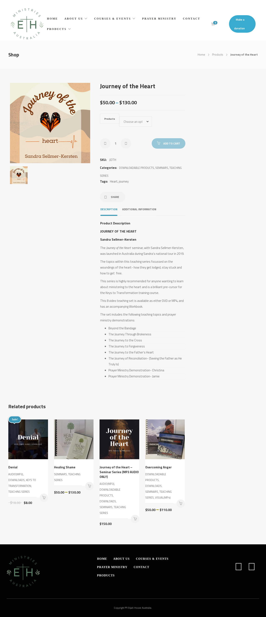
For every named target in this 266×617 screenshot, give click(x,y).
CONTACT (191, 18)
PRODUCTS (56, 29)
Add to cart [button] (135, 519)
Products (217, 54)
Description (108, 209)
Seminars (161, 168)
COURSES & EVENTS (112, 18)
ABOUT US (73, 18)
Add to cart (171, 143)
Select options (44, 498)
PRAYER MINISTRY (159, 18)
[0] (212, 24)
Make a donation (239, 23)
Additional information (139, 209)
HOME (52, 18)
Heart (114, 181)
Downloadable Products (136, 168)
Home (201, 54)
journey (124, 181)
